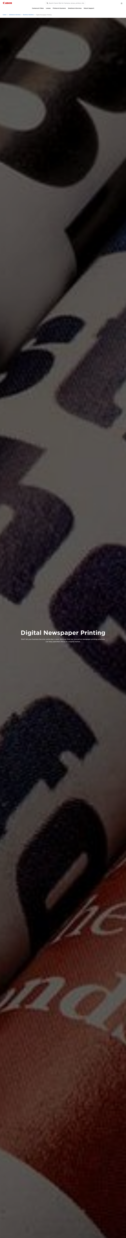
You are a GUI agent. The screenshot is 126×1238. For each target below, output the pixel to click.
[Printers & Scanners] (66, 8)
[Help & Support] (95, 8)
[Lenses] (51, 8)
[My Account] (121, 3)
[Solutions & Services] (82, 8)
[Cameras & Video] (44, 8)
